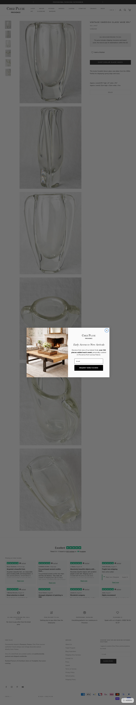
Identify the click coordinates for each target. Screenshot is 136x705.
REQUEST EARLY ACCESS (88, 368)
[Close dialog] (107, 330)
